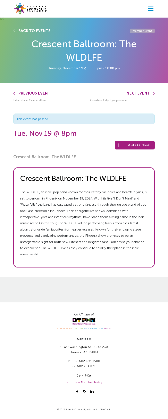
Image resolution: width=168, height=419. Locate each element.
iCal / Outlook (139, 145)
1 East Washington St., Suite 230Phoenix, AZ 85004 (84, 349)
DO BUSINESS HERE (93, 329)
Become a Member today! (84, 382)
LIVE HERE (78, 329)
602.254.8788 (87, 366)
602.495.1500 (89, 361)
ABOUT (107, 329)
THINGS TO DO (64, 329)
